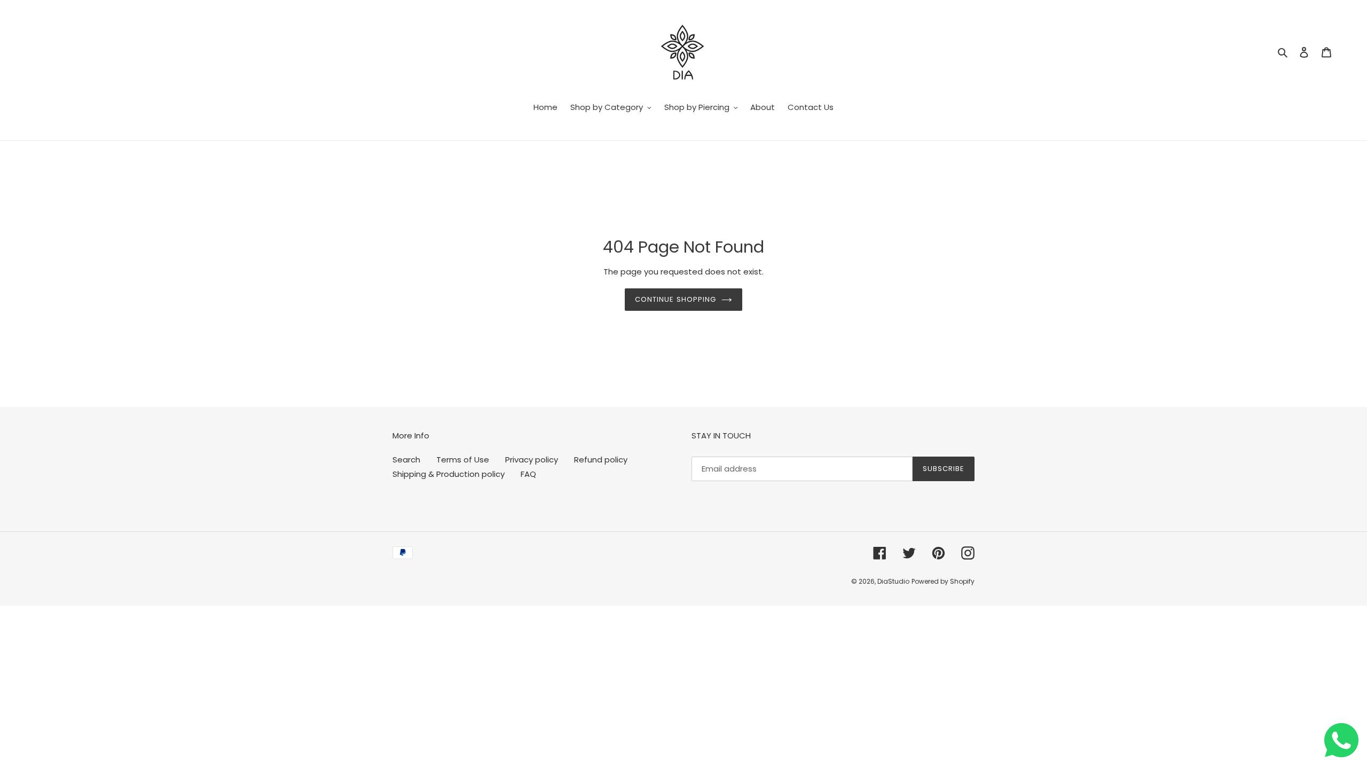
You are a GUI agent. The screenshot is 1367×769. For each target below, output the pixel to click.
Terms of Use (462, 459)
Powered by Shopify (943, 581)
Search (406, 459)
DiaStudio (893, 581)
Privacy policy (531, 459)
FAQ (528, 474)
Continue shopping (675, 299)
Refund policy (600, 459)
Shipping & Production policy (448, 474)
